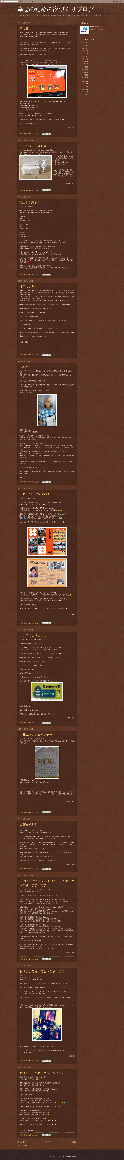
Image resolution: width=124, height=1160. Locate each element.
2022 (84, 53)
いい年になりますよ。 (34, 635)
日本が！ (25, 367)
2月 (85, 75)
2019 (84, 81)
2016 (84, 89)
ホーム (47, 1142)
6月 (85, 61)
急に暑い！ (26, 28)
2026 (84, 43)
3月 (85, 72)
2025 (84, 45)
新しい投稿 (21, 1142)
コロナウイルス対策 (32, 146)
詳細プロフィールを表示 (97, 29)
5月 (85, 67)
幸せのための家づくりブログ (55, 9)
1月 (85, 77)
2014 (84, 94)
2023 (84, 51)
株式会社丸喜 (96, 26)
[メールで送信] (43, 134)
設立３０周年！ (29, 202)
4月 (85, 69)
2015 (84, 92)
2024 (84, 48)
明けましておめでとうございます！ (43, 1073)
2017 (84, 86)
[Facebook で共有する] (49, 134)
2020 (84, 59)
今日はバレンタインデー (35, 734)
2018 (84, 83)
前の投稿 (73, 1142)
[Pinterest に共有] (50, 134)
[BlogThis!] (45, 134)
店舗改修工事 (28, 824)
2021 (84, 56)
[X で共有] (47, 134)
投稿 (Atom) (24, 1145)
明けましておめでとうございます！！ (44, 971)
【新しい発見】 (29, 286)
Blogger (74, 1156)
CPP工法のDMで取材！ (34, 494)
